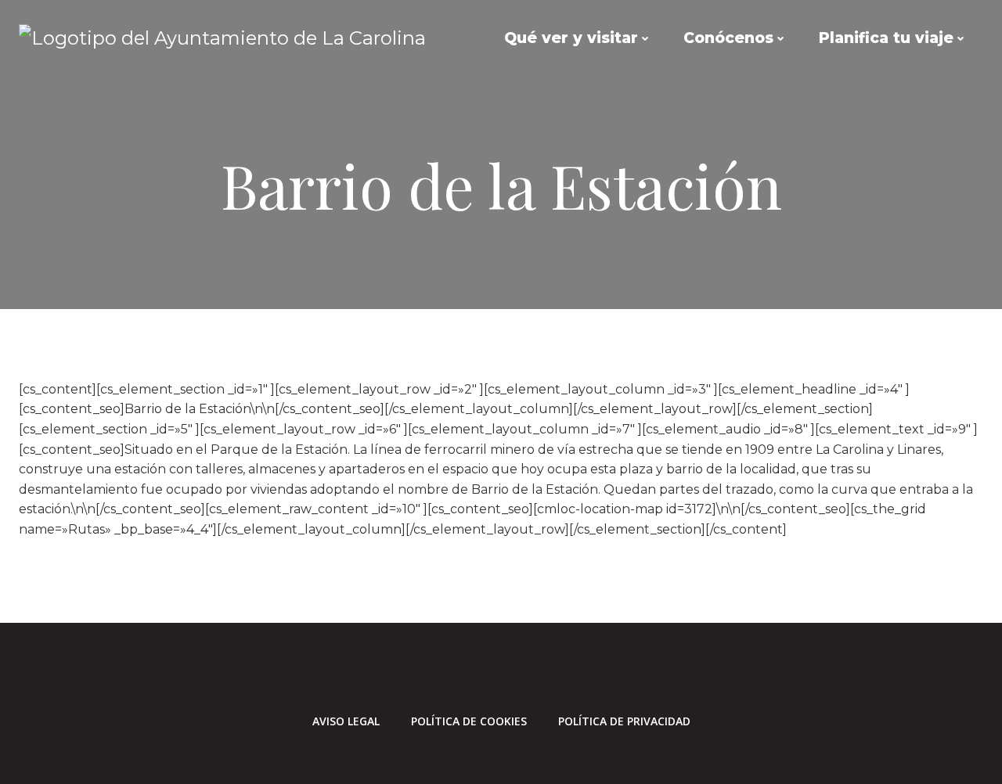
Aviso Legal (346, 721)
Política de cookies (469, 721)
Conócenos (728, 38)
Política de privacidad (624, 721)
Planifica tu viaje (886, 38)
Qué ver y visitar (571, 38)
